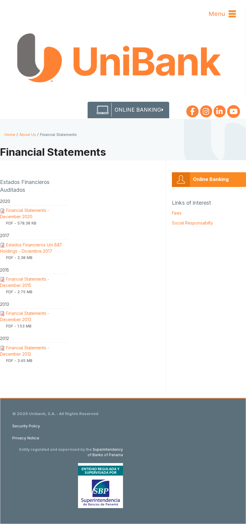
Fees (177, 212)
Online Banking (211, 179)
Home (9, 134)
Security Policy (26, 425)
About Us (27, 134)
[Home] (123, 59)
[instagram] (206, 110)
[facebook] (192, 110)
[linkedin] (220, 110)
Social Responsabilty (192, 222)
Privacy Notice (25, 437)
